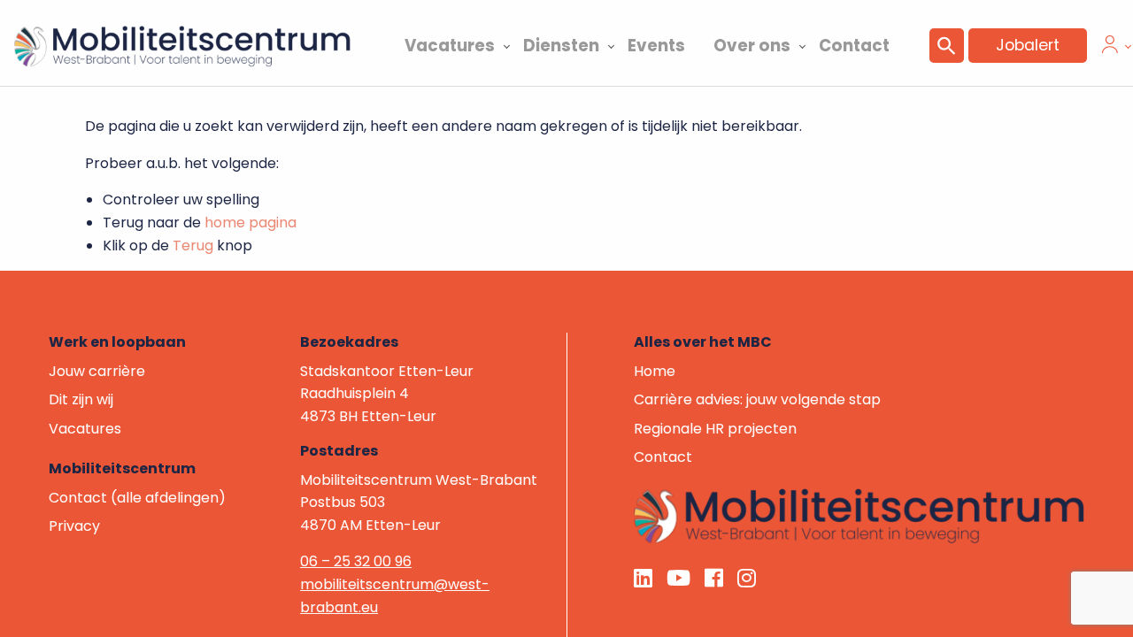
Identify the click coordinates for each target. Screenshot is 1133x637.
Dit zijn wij (81, 399)
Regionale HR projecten (715, 428)
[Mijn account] (1110, 48)
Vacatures (450, 46)
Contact (854, 46)
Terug (193, 245)
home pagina (250, 222)
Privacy (74, 526)
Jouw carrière (97, 371)
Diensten (561, 46)
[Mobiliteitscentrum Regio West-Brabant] (859, 515)
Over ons (751, 46)
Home (654, 371)
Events (656, 46)
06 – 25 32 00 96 (356, 561)
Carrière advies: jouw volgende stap (757, 399)
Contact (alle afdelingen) (137, 497)
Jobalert (1028, 45)
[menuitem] (449, 43)
